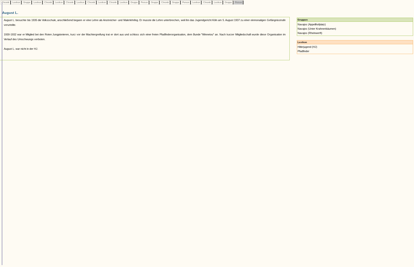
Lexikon (16, 2)
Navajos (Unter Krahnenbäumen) (317, 28)
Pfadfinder (303, 51)
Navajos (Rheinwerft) (310, 33)
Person (144, 2)
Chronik (5, 2)
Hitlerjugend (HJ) (307, 46)
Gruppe (27, 2)
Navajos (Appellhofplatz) (312, 24)
